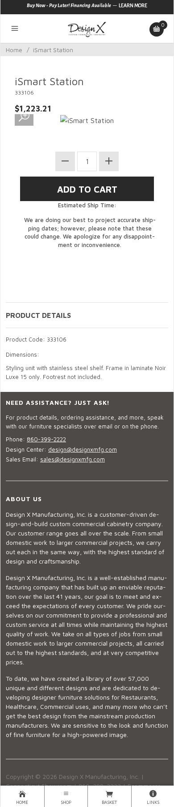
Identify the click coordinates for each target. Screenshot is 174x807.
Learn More (133, 5)
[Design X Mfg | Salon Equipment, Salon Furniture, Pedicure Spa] (87, 29)
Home (14, 50)
